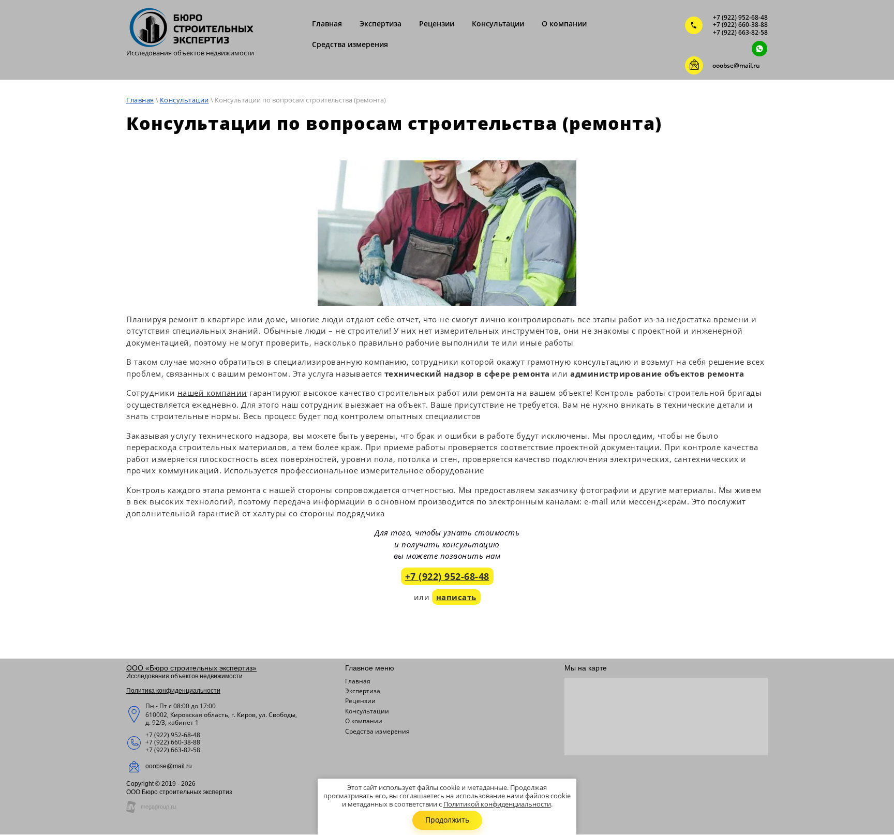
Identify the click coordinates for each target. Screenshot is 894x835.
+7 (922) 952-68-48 (740, 17)
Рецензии (360, 701)
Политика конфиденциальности (173, 690)
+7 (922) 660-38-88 (740, 24)
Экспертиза (362, 691)
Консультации (184, 100)
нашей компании (212, 392)
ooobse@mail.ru (736, 65)
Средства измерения (377, 731)
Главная (140, 100)
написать (456, 597)
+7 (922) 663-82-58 (740, 32)
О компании (363, 721)
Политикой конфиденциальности (497, 804)
